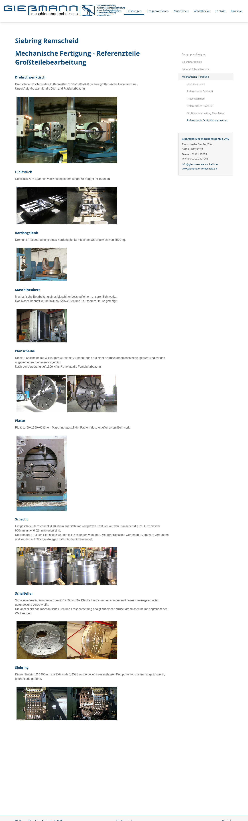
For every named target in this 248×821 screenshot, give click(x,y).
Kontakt (220, 11)
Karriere (236, 11)
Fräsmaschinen (196, 98)
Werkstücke (202, 11)
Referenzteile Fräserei (199, 105)
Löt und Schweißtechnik (195, 69)
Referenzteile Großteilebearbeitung (207, 120)
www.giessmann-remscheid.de (199, 168)
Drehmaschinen (196, 84)
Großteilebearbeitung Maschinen (206, 113)
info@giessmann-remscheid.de (200, 164)
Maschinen (181, 11)
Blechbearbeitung (192, 61)
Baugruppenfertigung (194, 54)
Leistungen (134, 11)
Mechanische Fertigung (195, 76)
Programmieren (158, 11)
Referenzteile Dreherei (200, 91)
